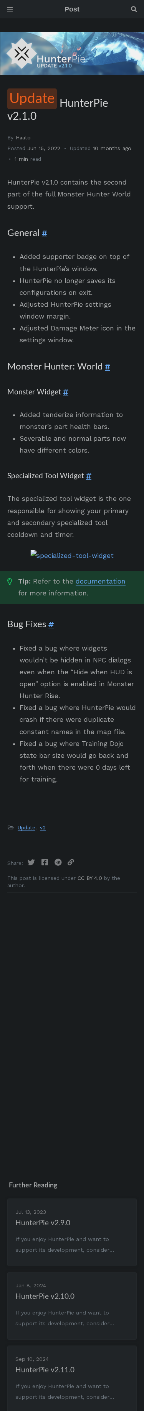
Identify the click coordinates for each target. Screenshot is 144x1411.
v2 (43, 827)
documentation (101, 581)
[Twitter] (32, 862)
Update (26, 827)
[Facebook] (46, 862)
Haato (23, 137)
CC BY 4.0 (91, 878)
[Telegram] (59, 862)
